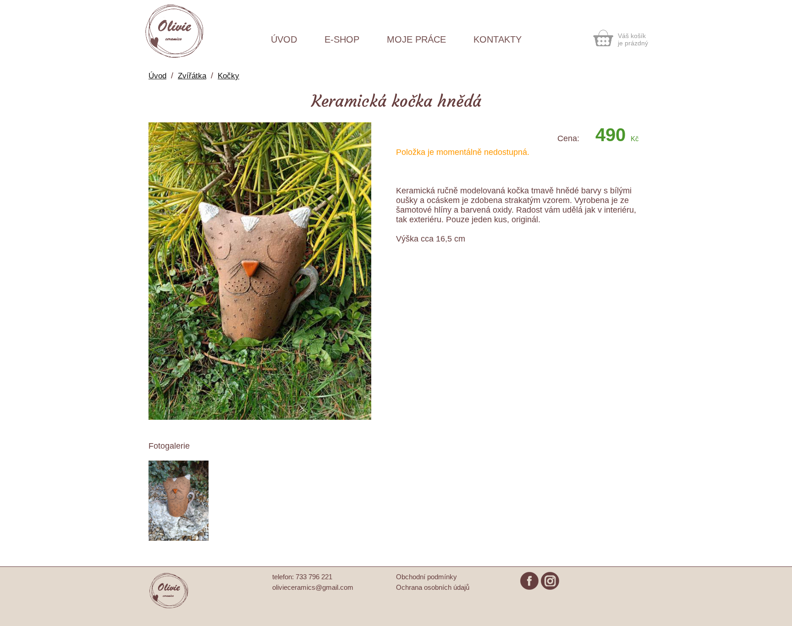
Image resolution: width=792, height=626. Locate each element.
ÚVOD (284, 39)
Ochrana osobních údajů (432, 587)
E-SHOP (341, 39)
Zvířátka (192, 75)
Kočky (228, 75)
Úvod (157, 75)
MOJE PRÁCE (416, 39)
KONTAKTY (497, 39)
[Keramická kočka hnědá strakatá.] (178, 538)
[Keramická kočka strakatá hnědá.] (259, 417)
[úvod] (169, 607)
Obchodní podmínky (426, 577)
